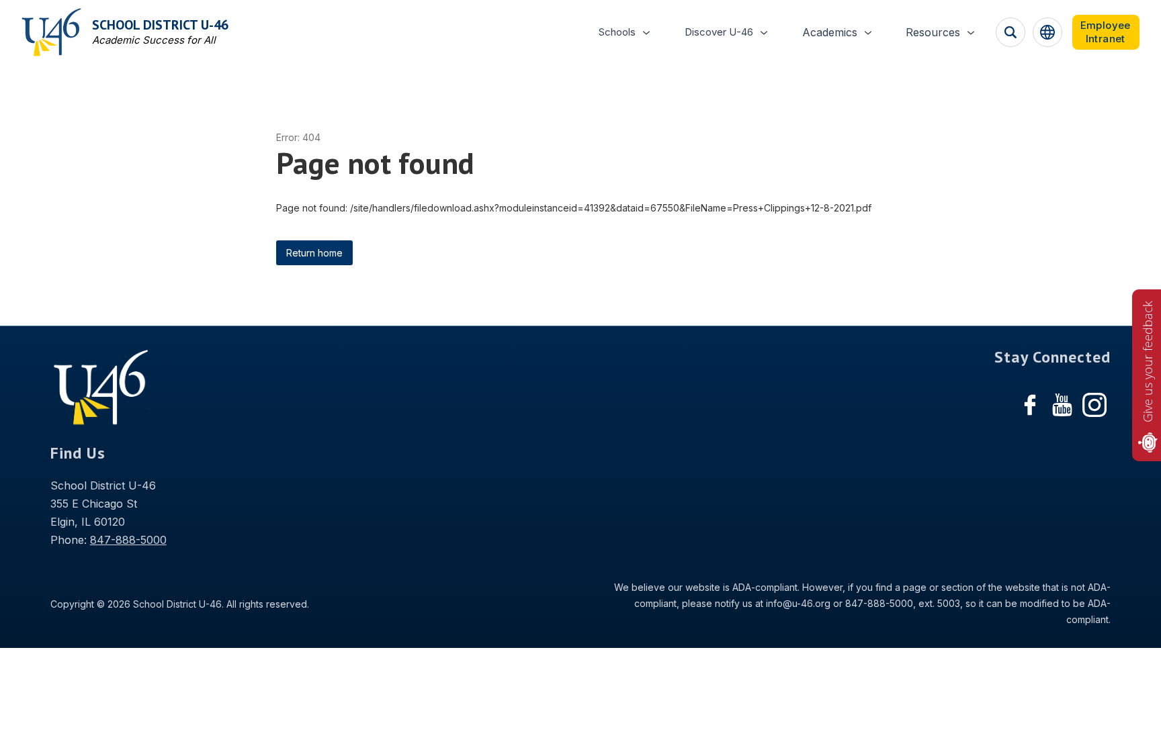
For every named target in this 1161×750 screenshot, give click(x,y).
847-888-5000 (128, 540)
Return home (314, 253)
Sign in (1106, 32)
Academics (829, 32)
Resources (933, 32)
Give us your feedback (1148, 361)
